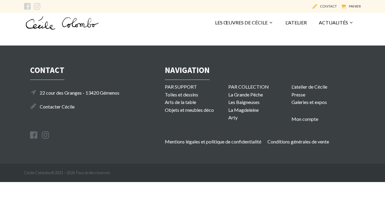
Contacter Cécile (57, 106)
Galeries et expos (309, 102)
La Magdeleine (243, 110)
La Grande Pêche (245, 94)
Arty (233, 117)
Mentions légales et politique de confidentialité (213, 141)
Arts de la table (180, 102)
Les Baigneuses (244, 102)
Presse (298, 94)
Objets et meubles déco (189, 110)
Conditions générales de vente (298, 141)
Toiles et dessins (181, 94)
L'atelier (296, 22)
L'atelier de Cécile (309, 87)
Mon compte (304, 119)
